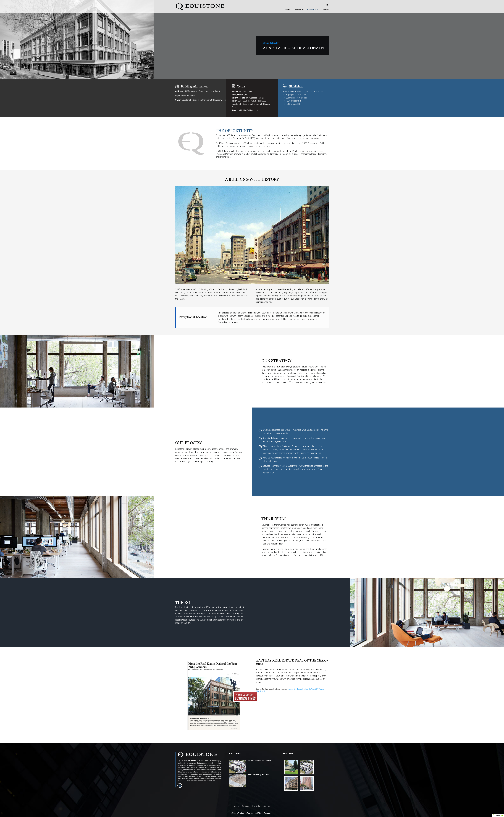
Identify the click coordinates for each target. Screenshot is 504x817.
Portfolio (311, 10)
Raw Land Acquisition (258, 775)
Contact (325, 10)
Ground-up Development (260, 761)
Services (297, 10)
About (287, 10)
